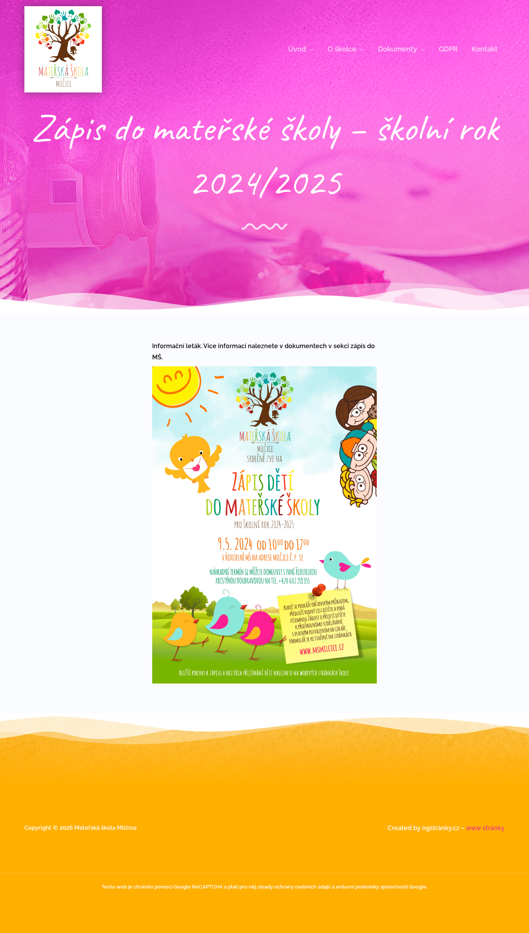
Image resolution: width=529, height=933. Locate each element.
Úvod (297, 49)
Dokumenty (397, 49)
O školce (342, 49)
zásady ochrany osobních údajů (294, 887)
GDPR (448, 49)
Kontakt (485, 49)
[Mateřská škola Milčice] (63, 49)
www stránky (485, 828)
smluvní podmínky (357, 887)
